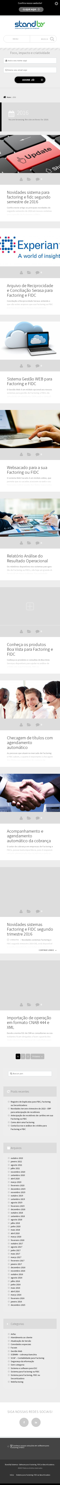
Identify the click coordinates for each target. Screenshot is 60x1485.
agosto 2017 (16, 1246)
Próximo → (37, 1056)
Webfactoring (17, 1381)
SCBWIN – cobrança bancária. (24, 1354)
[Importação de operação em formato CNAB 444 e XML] (30, 979)
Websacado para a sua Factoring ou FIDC (27, 470)
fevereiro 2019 (17, 1206)
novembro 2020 (18, 1171)
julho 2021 (15, 1168)
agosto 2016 (16, 1277)
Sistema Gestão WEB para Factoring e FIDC (29, 381)
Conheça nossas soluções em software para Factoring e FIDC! (29, 1446)
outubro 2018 (17, 1212)
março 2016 (16, 1294)
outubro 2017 (17, 1243)
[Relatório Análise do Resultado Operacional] (30, 518)
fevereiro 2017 (17, 1260)
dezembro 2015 (18, 1305)
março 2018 (16, 1236)
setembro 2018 (18, 1216)
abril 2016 (15, 1291)
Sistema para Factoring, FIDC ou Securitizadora (25, 1377)
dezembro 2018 (18, 1209)
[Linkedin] (36, 1422)
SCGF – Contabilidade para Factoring (27, 1358)
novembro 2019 (18, 1192)
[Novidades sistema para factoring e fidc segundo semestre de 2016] (30, 154)
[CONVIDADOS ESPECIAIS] (21, 631)
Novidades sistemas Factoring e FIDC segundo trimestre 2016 (30, 929)
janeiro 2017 (16, 1264)
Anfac (13, 1334)
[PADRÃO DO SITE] (21, 454)
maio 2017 (15, 1253)
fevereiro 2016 (17, 1298)
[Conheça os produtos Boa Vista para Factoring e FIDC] (30, 606)
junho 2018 (15, 1226)
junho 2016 (15, 1284)
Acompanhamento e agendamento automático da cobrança (29, 835)
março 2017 (16, 1257)
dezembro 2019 (18, 1189)
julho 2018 (15, 1223)
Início (12, 1475)
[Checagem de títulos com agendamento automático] (30, 699)
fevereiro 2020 (17, 1185)
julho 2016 (15, 1281)
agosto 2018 (16, 1219)
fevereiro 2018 (17, 1240)
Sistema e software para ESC (24, 1368)
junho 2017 (15, 1250)
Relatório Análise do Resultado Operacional (27, 558)
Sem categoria (17, 1364)
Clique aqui (29, 9)
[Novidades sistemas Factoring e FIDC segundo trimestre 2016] (30, 886)
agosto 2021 (16, 1165)
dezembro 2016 (18, 1267)
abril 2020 (15, 1178)
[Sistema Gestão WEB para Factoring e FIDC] (30, 341)
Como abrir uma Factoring (22, 1122)
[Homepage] (30, 25)
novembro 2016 (18, 1270)
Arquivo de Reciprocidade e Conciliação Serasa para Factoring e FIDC (30, 290)
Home (9, 97)
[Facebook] (24, 1422)
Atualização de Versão (29, 180)
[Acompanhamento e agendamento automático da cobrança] (30, 793)
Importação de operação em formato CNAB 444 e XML (29, 1022)
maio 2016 (15, 1287)
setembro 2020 (18, 1175)
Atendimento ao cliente (21, 1337)
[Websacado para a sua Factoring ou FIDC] (30, 429)
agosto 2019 (16, 1202)
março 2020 (16, 1182)
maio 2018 (15, 1229)
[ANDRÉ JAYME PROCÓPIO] (21, 179)
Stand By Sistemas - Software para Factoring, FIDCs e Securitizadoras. (30, 1465)
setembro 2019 (18, 1199)
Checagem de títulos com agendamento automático (30, 742)
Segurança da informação (22, 1361)
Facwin (29, 273)
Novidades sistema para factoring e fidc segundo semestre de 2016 (28, 197)
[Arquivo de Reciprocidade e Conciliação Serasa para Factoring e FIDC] (30, 247)
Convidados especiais (21, 1344)
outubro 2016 (17, 1274)
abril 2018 (15, 1233)
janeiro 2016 (16, 1301)
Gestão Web (29, 366)
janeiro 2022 (16, 1161)
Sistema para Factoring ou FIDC (29, 455)
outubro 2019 (17, 1195)
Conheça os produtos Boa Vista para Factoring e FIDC (30, 649)
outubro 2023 (17, 1158)
